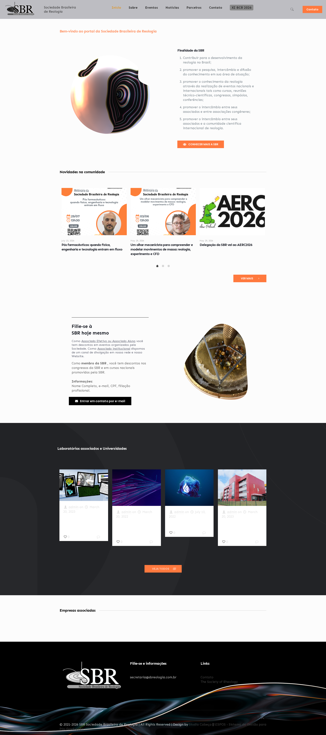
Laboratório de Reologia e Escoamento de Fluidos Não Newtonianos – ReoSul (136, 527)
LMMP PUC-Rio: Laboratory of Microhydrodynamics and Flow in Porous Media (83, 522)
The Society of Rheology (219, 682)
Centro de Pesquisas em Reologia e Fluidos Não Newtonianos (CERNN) (239, 527)
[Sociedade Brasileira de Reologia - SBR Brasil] (20, 15)
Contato (312, 9)
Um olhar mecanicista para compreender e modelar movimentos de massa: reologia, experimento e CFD (162, 249)
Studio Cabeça (200, 724)
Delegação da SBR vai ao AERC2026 (226, 245)
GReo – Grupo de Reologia (188, 522)
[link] (133, 17)
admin (73, 507)
